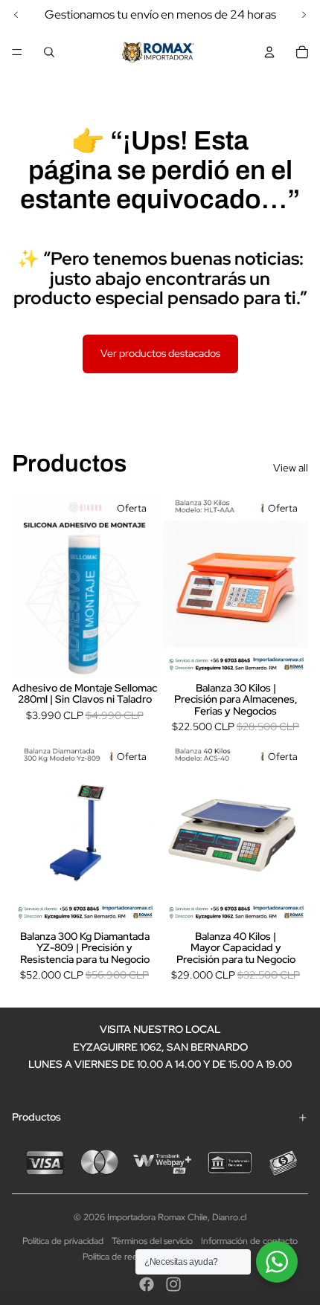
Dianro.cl (229, 1217)
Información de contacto (249, 1241)
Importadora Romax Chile (157, 1217)
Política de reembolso (124, 1257)
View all (290, 467)
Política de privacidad (62, 1241)
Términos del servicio (152, 1241)
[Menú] (17, 52)
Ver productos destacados (160, 353)
